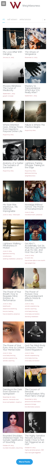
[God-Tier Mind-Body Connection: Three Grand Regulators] (35, 332)
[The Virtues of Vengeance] (35, 38)
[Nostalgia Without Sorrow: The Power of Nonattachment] (35, 191)
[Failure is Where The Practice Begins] (35, 111)
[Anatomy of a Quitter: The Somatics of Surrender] (13, 149)
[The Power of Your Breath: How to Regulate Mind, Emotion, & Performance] (13, 278)
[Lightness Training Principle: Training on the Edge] (35, 149)
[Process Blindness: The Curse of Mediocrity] (13, 72)
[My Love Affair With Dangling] (13, 38)
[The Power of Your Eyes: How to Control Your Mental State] (13, 332)
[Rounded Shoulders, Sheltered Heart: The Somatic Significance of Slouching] (13, 422)
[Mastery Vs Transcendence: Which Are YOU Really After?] (35, 72)
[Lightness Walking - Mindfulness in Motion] (13, 230)
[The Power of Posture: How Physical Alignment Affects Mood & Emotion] (35, 278)
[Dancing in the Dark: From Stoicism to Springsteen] (13, 376)
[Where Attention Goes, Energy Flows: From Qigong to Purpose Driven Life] (13, 111)
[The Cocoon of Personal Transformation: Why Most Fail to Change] (35, 376)
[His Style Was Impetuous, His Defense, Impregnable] (13, 191)
